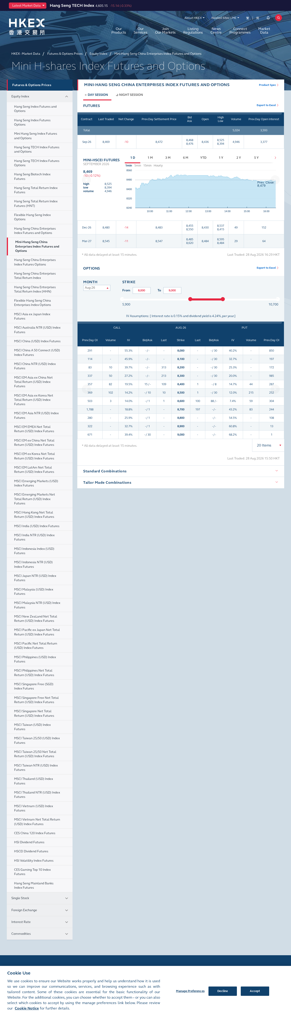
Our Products (118, 31)
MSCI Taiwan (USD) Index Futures (32, 727)
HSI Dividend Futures (29, 842)
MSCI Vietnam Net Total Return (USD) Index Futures (37, 822)
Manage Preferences (190, 991)
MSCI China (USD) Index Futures (37, 341)
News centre (216, 31)
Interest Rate (21, 922)
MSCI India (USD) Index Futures (36, 526)
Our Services (140, 31)
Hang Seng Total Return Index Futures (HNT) (36, 203)
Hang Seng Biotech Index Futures (32, 176)
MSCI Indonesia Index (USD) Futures (34, 551)
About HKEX (193, 18)
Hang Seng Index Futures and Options (35, 109)
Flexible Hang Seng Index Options (32, 217)
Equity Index (20, 96)
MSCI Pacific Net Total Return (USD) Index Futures (35, 646)
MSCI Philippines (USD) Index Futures (35, 659)
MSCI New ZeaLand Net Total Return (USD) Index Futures (35, 619)
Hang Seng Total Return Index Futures (36, 190)
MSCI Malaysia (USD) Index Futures (33, 592)
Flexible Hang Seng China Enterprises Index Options (32, 303)
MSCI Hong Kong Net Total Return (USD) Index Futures (34, 515)
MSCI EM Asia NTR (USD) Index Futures (36, 415)
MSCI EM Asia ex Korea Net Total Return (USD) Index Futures (33, 400)
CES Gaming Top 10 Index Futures (32, 872)
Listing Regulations (193, 31)
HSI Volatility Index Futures (33, 861)
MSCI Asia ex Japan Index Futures (32, 316)
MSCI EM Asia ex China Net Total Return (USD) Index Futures (33, 382)
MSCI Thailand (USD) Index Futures (33, 781)
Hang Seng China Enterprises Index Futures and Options (35, 231)
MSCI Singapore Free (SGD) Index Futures (33, 686)
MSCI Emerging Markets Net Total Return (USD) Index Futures (34, 499)
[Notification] (268, 18)
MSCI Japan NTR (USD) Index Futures (35, 578)
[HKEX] (38, 26)
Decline (222, 991)
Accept (255, 991)
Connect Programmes (240, 31)
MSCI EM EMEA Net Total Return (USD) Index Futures (34, 429)
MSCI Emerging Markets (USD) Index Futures (36, 483)
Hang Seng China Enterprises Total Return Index (35, 276)
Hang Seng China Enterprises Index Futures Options (35, 262)
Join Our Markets (165, 31)
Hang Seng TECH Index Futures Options (36, 163)
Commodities (21, 934)
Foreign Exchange (24, 910)
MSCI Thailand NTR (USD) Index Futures (37, 795)
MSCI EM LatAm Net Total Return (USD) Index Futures (34, 470)
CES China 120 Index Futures (34, 833)
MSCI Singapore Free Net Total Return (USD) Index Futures (36, 700)
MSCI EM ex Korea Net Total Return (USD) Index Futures (34, 456)
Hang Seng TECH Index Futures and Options (36, 149)
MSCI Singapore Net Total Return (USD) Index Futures (34, 713)
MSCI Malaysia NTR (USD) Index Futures (37, 605)
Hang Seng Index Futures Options (32, 122)
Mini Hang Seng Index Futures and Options (35, 136)
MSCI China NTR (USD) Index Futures (35, 366)
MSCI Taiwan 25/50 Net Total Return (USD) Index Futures (35, 754)
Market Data (264, 31)
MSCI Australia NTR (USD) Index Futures (37, 330)
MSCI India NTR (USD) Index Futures (34, 537)
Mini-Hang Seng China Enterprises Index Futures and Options (37, 246)
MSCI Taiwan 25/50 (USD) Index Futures (37, 740)
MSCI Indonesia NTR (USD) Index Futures (33, 564)
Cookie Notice (27, 1008)
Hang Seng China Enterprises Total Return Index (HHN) (35, 289)
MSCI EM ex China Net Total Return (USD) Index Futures (34, 443)
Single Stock (20, 898)
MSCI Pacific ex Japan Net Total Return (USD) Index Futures (37, 632)
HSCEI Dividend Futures (31, 851)
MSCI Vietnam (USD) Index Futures (33, 808)
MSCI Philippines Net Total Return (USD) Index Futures (34, 673)
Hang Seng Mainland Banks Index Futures (33, 885)
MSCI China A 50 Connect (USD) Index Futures (37, 352)
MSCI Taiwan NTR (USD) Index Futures (36, 768)
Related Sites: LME (223, 18)
